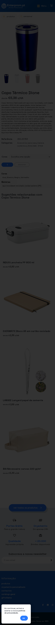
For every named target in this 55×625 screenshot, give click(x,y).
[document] (27, 312)
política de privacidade (14, 612)
